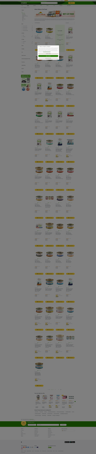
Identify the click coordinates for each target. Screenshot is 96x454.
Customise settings (48, 53)
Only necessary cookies (48, 58)
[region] (48, 52)
